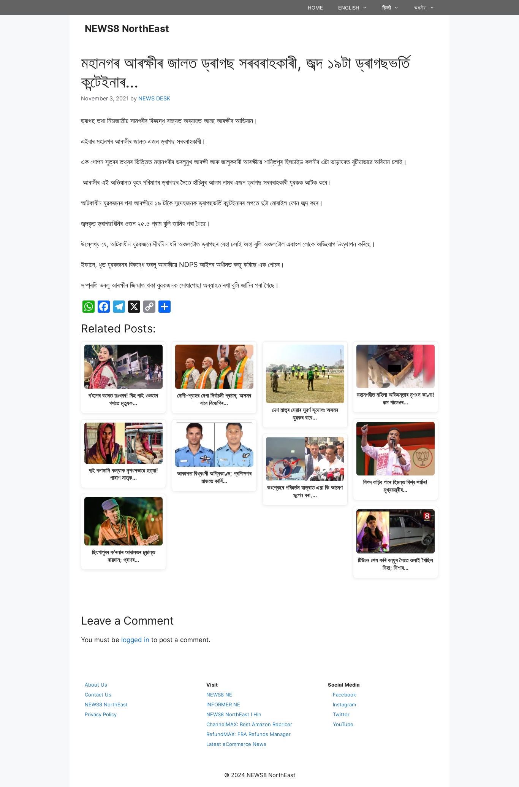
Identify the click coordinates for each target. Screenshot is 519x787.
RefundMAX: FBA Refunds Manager (248, 734)
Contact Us (98, 695)
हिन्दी (386, 8)
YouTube (343, 724)
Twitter (341, 714)
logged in (135, 640)
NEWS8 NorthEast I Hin (233, 714)
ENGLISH (348, 8)
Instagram (344, 704)
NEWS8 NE (219, 695)
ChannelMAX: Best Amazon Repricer (249, 724)
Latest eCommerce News (236, 744)
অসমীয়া (420, 8)
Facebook (344, 695)
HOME (315, 8)
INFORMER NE (223, 704)
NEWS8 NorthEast (127, 28)
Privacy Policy (101, 714)
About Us (96, 685)
